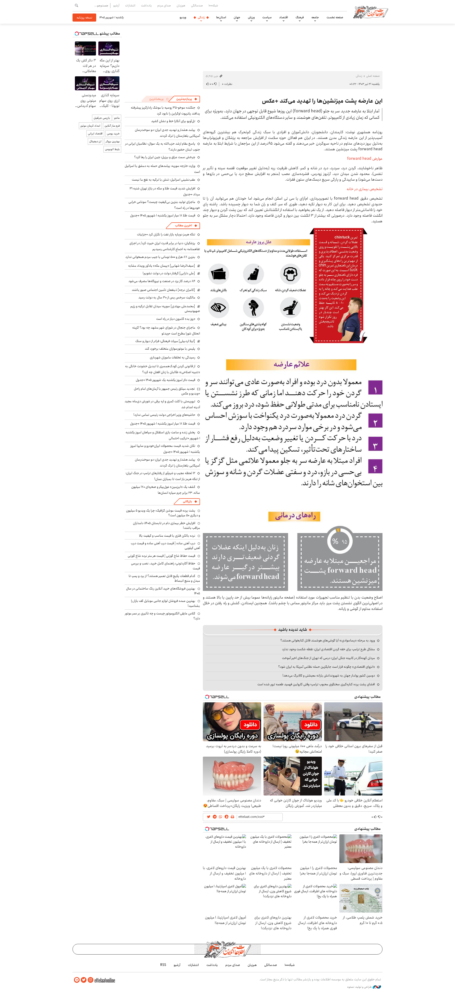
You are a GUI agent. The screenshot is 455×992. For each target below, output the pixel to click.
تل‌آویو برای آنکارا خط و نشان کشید (173, 121)
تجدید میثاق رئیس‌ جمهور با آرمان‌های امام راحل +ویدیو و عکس (167, 391)
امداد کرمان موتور (90, 125)
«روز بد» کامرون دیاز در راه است (175, 318)
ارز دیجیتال (95, 141)
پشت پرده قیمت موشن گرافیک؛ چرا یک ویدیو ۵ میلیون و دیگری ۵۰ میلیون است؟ (163, 513)
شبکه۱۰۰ (213, 5)
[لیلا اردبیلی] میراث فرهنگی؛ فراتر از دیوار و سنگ (165, 341)
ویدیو (183, 17)
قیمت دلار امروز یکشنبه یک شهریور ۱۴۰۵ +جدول (165, 380)
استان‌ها (221, 17)
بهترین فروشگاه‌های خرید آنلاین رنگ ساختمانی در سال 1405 (163, 591)
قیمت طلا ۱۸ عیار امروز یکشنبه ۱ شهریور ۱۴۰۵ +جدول (162, 215)
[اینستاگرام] (90, 980)
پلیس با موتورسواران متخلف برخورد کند (170, 348)
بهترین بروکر (113, 141)
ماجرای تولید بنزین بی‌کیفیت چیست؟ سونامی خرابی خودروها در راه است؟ (164, 204)
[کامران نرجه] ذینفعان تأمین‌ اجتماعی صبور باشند (163, 290)
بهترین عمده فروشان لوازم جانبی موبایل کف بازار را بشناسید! (165, 603)
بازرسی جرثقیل (102, 118)
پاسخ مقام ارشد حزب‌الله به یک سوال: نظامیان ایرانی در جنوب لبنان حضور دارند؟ (162, 146)
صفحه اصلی (373, 76)
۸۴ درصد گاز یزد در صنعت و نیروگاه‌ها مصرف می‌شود (161, 281)
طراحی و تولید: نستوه (360, 987)
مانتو (117, 118)
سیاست (267, 17)
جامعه (315, 17)
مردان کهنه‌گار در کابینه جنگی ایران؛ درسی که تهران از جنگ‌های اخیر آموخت (328, 658)
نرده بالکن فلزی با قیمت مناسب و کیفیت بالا (167, 535)
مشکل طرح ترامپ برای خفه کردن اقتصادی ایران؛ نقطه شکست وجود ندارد (328, 649)
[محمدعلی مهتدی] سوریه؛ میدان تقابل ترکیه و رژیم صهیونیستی (165, 309)
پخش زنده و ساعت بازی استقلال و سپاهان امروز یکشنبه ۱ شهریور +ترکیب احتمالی (163, 435)
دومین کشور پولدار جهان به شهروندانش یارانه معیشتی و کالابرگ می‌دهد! (328, 675)
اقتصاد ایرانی (95, 133)
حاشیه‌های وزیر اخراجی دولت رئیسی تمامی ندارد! (164, 414)
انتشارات (130, 5)
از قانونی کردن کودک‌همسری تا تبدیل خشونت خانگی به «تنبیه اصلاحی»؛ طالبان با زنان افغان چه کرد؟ (162, 369)
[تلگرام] (77, 980)
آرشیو (116, 5)
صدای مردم (164, 5)
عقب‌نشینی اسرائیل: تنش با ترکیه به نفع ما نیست (163, 179)
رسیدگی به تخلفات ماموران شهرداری (172, 357)
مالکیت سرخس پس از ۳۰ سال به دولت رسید (166, 297)
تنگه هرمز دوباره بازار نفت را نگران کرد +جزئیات (166, 234)
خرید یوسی (113, 133)
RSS (163, 965)
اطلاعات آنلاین (370, 12)
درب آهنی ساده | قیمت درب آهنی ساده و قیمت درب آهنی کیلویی (165, 546)
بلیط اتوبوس (112, 149)
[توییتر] (83, 980)
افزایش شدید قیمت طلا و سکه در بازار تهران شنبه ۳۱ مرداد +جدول (165, 191)
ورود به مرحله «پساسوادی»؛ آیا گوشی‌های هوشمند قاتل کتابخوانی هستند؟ (327, 640)
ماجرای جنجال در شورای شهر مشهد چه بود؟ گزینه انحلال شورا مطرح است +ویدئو (166, 330)
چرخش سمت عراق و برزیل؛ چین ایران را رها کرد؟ (164, 157)
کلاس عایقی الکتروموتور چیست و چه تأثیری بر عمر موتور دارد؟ (162, 616)
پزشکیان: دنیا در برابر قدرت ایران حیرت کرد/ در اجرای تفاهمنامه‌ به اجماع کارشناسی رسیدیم (164, 246)
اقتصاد (283, 17)
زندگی (201, 17)
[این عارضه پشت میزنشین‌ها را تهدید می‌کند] (292, 289)
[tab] (186, 99)
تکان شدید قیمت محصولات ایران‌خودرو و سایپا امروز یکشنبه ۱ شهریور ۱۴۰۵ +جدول (165, 448)
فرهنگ (300, 17)
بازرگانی (187, 501)
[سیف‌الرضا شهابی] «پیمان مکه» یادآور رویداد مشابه (161, 265)
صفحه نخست (335, 17)
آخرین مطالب (183, 225)
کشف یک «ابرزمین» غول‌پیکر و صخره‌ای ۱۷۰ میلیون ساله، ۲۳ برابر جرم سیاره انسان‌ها (165, 489)
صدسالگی (197, 5)
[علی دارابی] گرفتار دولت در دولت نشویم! (169, 273)
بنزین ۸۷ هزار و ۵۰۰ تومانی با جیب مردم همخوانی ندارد (160, 257)
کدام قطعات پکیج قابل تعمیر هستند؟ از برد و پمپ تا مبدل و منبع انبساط (164, 578)
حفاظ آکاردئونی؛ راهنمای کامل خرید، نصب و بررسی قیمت (165, 566)
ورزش (251, 17)
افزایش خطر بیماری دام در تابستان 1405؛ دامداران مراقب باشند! (166, 525)
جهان (237, 17)
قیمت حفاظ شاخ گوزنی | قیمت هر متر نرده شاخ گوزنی (161, 555)
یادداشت (146, 5)
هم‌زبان (181, 5)
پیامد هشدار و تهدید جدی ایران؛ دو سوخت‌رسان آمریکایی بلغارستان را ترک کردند (167, 132)
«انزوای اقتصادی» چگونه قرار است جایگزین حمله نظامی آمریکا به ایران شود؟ (326, 666)
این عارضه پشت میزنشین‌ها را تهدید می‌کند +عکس (322, 100)
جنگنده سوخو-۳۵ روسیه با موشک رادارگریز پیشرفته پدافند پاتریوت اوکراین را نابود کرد (165, 110)
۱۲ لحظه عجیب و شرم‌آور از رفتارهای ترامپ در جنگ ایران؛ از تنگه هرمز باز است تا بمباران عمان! (163, 476)
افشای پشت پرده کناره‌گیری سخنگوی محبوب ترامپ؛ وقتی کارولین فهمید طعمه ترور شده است (316, 684)
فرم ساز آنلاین (112, 125)
